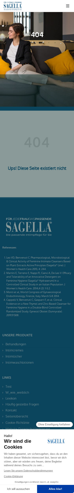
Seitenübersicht (17, 416)
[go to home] (3, 26)
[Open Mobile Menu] (67, 5)
